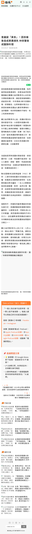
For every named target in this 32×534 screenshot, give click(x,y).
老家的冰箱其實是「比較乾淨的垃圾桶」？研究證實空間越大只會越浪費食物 (22, 409)
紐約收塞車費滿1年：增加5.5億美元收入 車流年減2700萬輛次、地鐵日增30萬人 (23, 499)
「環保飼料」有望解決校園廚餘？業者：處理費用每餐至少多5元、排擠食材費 (22, 478)
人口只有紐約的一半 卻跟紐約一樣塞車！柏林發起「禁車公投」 (22, 509)
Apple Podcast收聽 (13, 332)
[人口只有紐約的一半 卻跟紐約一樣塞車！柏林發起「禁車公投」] (7, 510)
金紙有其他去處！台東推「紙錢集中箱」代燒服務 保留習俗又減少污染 (23, 431)
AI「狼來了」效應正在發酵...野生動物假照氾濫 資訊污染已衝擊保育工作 (23, 419)
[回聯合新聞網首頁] (2, 2)
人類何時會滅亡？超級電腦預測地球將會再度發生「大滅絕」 (17, 374)
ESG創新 (25, 6)
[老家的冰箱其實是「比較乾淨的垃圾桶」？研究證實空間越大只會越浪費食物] (7, 410)
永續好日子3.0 (15, 6)
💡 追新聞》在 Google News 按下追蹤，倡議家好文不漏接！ (17, 359)
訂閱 (24, 526)
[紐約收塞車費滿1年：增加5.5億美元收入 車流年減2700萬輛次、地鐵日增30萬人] (7, 500)
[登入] (27, 2)
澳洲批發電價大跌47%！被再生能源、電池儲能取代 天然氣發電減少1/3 (23, 458)
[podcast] (24, 2)
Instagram (11, 323)
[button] (30, 2)
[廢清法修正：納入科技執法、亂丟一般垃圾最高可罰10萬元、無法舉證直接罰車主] (7, 469)
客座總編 (4, 6)
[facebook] (21, 2)
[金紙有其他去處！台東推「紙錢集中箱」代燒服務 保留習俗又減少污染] (7, 432)
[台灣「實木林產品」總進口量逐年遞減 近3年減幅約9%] (7, 489)
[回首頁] (6, 2)
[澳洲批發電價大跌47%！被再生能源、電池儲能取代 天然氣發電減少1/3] (7, 459)
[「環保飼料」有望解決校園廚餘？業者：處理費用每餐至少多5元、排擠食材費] (7, 479)
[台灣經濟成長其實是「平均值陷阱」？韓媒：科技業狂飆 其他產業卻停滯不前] (7, 442)
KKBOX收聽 (18, 335)
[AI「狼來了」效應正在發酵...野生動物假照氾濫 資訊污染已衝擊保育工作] (7, 420)
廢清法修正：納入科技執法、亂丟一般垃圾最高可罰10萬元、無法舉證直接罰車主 (23, 468)
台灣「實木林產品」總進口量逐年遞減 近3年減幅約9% (23, 488)
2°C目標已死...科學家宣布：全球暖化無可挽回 (17, 366)
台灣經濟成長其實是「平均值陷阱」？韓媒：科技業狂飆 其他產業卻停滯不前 (23, 441)
